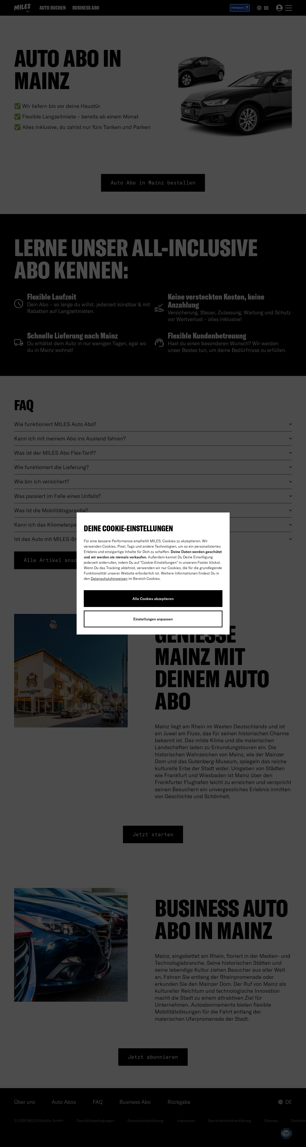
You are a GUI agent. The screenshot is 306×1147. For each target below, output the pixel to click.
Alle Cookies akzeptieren (153, 598)
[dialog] (153, 573)
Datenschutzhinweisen (109, 578)
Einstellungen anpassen (153, 619)
